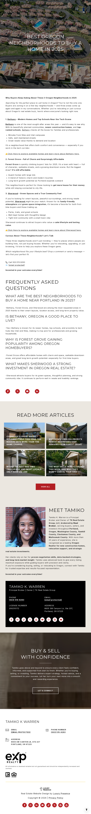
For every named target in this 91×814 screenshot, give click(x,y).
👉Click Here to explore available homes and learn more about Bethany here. (42, 154)
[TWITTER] (30, 619)
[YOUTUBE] (42, 619)
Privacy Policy (56, 798)
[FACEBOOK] (11, 619)
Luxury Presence (61, 793)
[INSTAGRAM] (48, 619)
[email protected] (17, 265)
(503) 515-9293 (16, 600)
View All (45, 487)
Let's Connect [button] (45, 691)
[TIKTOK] (24, 619)
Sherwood (13, 193)
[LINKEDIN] (17, 619)
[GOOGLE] (55, 619)
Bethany (12, 119)
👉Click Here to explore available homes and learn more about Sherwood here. (43, 230)
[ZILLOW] (36, 619)
